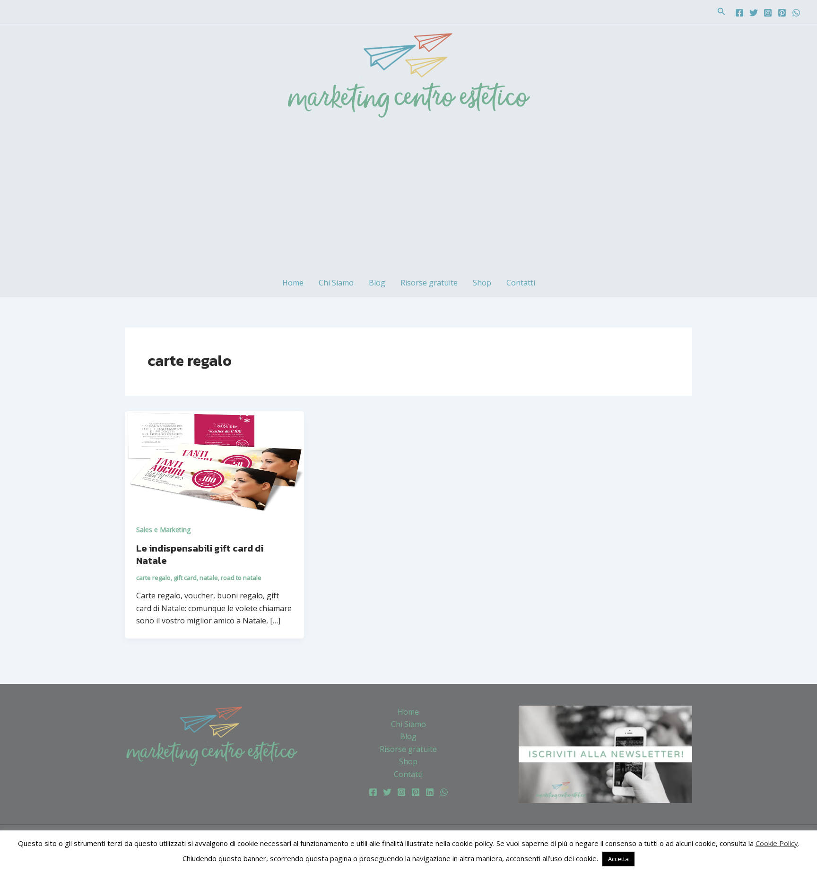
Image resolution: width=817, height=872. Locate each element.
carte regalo (153, 577)
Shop (482, 282)
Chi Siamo (336, 282)
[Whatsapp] (796, 13)
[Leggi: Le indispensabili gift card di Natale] (214, 461)
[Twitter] (753, 13)
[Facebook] (739, 13)
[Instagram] (768, 13)
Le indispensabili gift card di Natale (199, 554)
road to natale (241, 577)
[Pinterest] (782, 13)
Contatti (520, 282)
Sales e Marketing (163, 529)
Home (293, 282)
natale (209, 577)
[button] (721, 12)
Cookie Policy (777, 843)
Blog (377, 282)
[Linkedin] (430, 792)
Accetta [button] (618, 859)
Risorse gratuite (429, 282)
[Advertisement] (408, 197)
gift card (185, 577)
